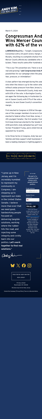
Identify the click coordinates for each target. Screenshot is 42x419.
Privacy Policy (19, 291)
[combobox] (28, 199)
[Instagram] (29, 268)
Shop (37, 14)
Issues (22, 6)
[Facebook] (23, 268)
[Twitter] (18, 268)
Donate (24, 18)
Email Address (30, 188)
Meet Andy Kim (26, 2)
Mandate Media (34, 291)
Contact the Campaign (10, 291)
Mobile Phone (30, 196)
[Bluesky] (12, 268)
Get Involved (25, 14)
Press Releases (26, 10)
